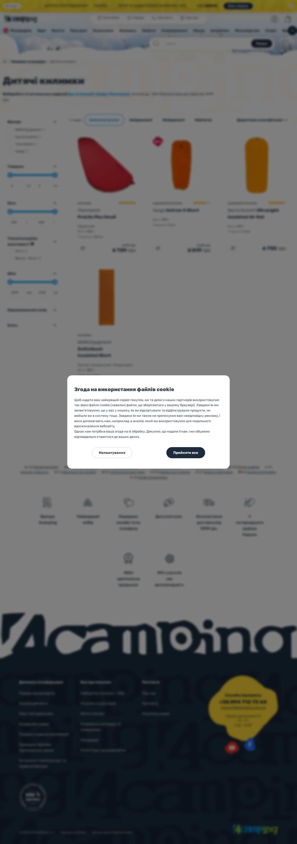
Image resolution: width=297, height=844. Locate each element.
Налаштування (112, 453)
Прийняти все (185, 453)
